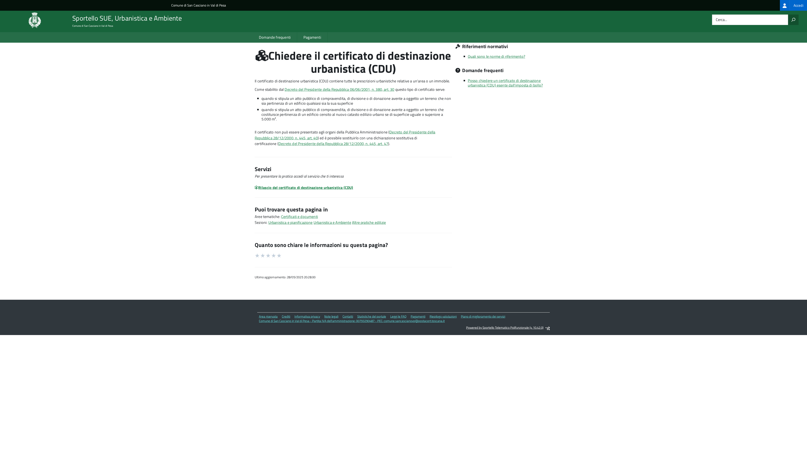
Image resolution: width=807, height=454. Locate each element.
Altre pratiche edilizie (369, 222)
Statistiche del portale (371, 316)
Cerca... (721, 20)
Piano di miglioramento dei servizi (483, 316)
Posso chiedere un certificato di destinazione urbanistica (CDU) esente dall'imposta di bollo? (505, 83)
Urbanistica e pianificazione (290, 222)
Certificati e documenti (299, 216)
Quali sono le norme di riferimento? (496, 56)
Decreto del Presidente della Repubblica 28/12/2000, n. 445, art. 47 (333, 143)
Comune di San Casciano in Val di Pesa (198, 5)
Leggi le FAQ (398, 316)
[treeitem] (793, 5)
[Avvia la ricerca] (793, 20)
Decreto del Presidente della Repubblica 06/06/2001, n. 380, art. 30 (339, 89)
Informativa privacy (307, 316)
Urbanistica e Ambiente (332, 222)
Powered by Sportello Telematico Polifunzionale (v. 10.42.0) (504, 327)
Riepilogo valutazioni (443, 316)
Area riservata (268, 316)
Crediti (286, 316)
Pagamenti (312, 37)
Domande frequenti (275, 37)
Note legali (331, 316)
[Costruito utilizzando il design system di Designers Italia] (548, 329)
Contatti (348, 316)
